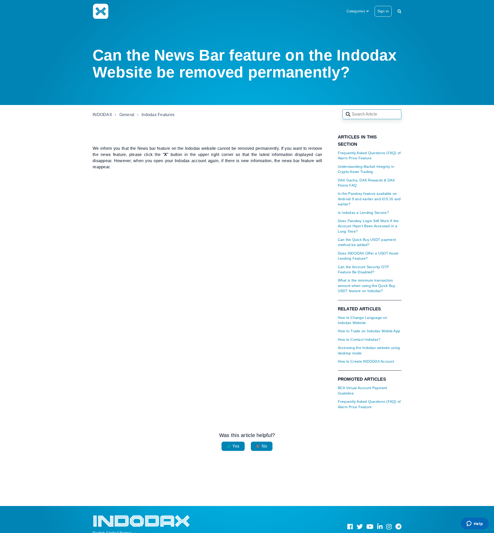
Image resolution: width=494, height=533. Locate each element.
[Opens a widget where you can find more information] (475, 524)
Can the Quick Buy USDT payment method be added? (367, 242)
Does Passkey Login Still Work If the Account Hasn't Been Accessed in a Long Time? (368, 226)
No (264, 446)
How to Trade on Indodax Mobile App (369, 331)
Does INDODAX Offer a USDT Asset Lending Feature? (368, 255)
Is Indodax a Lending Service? (363, 213)
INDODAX (102, 114)
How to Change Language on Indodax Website (362, 320)
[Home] (100, 11)
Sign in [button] (383, 11)
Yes (235, 446)
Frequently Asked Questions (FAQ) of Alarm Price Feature (369, 155)
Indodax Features (158, 114)
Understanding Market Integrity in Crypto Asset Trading (366, 169)
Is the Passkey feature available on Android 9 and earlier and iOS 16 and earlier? (369, 199)
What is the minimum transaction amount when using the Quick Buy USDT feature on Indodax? (366, 285)
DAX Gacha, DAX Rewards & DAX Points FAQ (366, 182)
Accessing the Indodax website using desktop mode (369, 350)
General (127, 114)
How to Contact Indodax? (359, 340)
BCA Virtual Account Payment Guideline (362, 390)
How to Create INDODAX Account (366, 361)
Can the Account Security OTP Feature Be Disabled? (363, 269)
